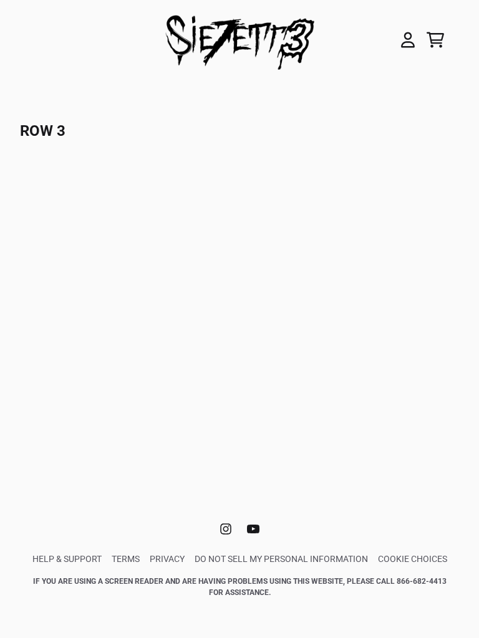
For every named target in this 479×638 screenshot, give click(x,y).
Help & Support (67, 559)
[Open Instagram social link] (226, 529)
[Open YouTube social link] (253, 529)
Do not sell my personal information (281, 559)
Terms (126, 559)
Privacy (167, 559)
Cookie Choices (412, 559)
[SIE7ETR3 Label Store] (239, 40)
